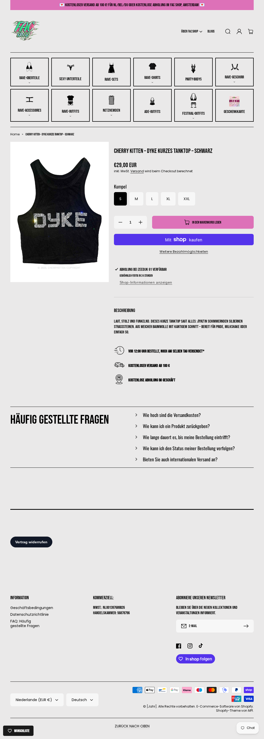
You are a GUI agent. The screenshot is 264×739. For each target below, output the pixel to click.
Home (15, 134)
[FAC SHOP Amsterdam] (26, 31)
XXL (187, 198)
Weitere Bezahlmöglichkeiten (184, 251)
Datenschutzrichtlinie (29, 614)
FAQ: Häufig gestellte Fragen (24, 623)
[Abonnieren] (247, 626)
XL (168, 198)
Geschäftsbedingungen (31, 607)
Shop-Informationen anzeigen (146, 282)
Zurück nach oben (132, 726)
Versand (137, 171)
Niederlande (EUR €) (34, 699)
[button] (192, 31)
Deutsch (79, 699)
